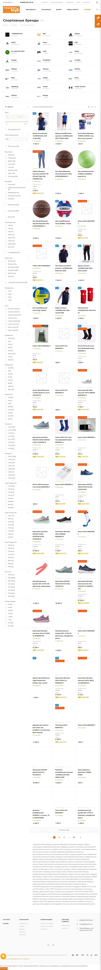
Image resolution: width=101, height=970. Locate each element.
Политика (44, 929)
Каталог (6, 919)
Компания (24, 919)
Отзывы (21, 926)
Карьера (22, 932)
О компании (23, 923)
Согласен (3, 969)
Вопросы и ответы (47, 926)
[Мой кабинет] (97, 2)
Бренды (22, 929)
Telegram (53, 945)
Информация (46, 919)
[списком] (91, 106)
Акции (6, 923)
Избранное (65, 925)
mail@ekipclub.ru (86, 924)
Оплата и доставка (47, 923)
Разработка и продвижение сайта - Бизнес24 (15, 959)
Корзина (65, 928)
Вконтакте (48, 945)
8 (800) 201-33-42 (26, 2)
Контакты (22, 934)
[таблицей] (95, 106)
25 (74, 837)
